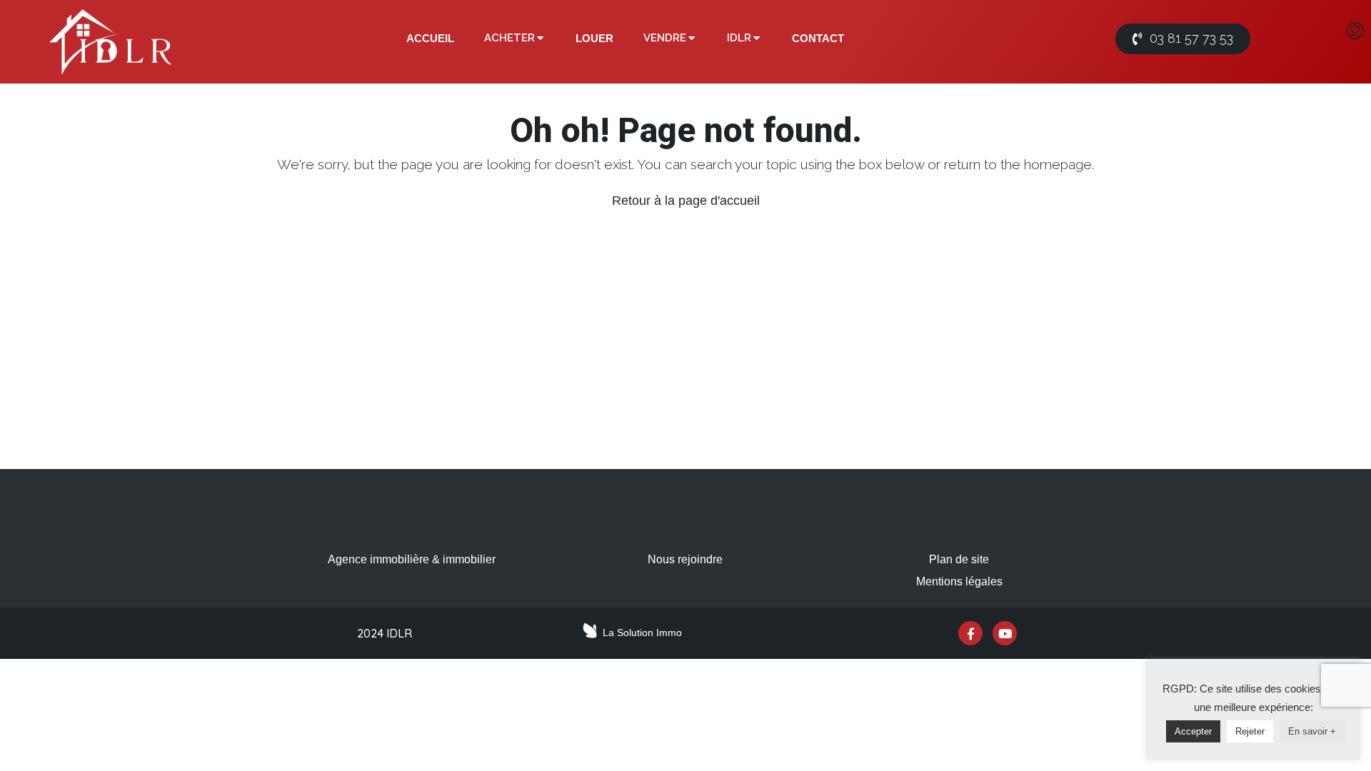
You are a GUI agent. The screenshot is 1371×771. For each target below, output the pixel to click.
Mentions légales (959, 581)
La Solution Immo (642, 632)
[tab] (430, 39)
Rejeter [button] (1250, 731)
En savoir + (1312, 731)
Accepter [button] (1193, 731)
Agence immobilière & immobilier (412, 559)
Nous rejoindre (685, 559)
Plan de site (959, 559)
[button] (1182, 39)
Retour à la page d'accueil (686, 200)
